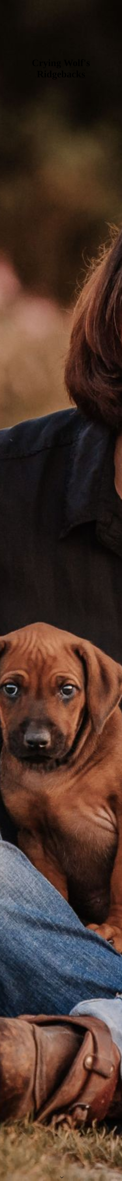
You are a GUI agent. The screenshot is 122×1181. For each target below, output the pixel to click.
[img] (61, 590)
